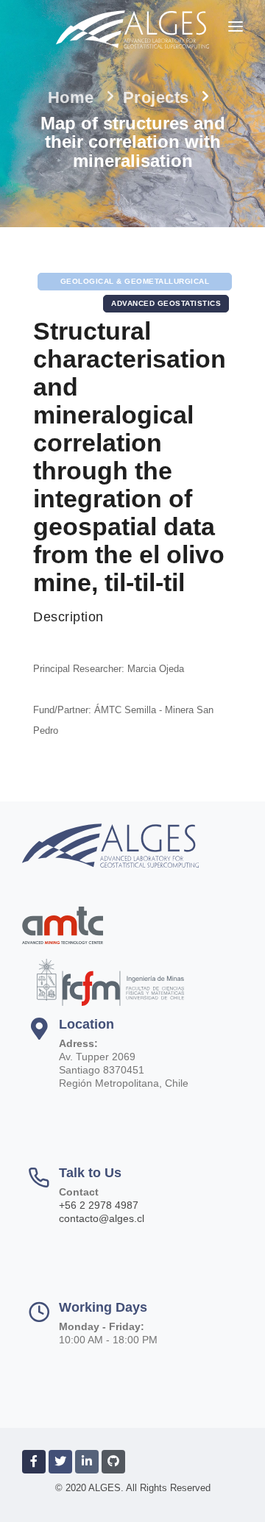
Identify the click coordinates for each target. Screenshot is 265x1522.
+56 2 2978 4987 (98, 1205)
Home (71, 97)
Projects (156, 97)
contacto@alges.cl (101, 1218)
